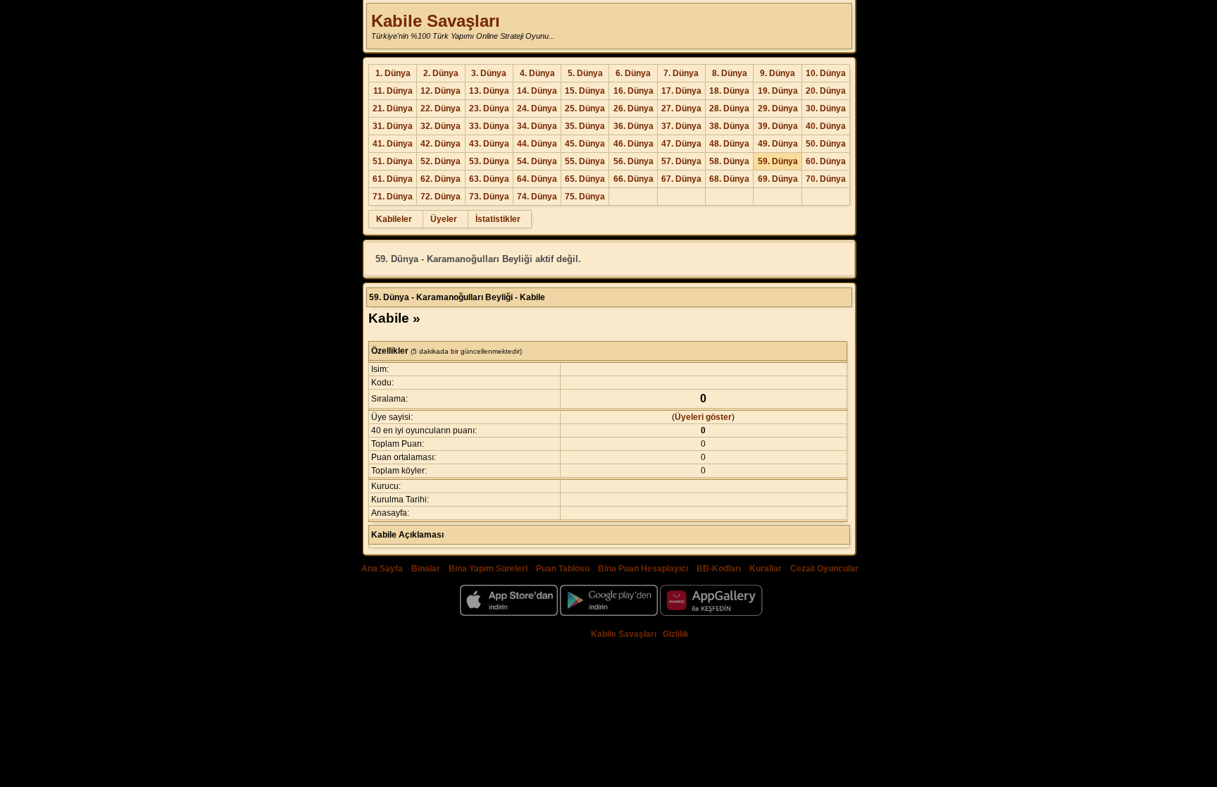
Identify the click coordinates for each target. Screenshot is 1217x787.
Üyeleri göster (703, 417)
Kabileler (394, 219)
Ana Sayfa (382, 569)
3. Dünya (488, 73)
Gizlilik (676, 634)
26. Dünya (633, 108)
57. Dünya (681, 161)
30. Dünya (826, 108)
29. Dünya (778, 108)
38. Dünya (729, 126)
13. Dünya (489, 91)
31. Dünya (393, 126)
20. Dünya (826, 91)
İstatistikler (497, 219)
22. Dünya (440, 108)
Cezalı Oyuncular (824, 569)
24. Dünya (537, 108)
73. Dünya (489, 197)
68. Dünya (729, 179)
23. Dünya (489, 108)
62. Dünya (440, 179)
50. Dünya (826, 144)
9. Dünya (777, 73)
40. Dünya (826, 126)
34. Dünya (537, 126)
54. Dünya (537, 161)
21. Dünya (393, 108)
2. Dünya (440, 73)
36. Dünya (633, 126)
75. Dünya (585, 197)
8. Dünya (729, 73)
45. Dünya (585, 144)
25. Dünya (585, 108)
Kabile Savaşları (435, 20)
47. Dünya (681, 144)
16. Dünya (633, 91)
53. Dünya (489, 161)
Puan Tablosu (562, 569)
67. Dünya (681, 179)
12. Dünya (440, 91)
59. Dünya (778, 161)
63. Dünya (489, 179)
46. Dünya (633, 144)
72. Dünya (440, 197)
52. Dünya (440, 161)
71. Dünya (393, 197)
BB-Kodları (719, 569)
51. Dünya (393, 161)
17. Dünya (681, 91)
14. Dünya (537, 91)
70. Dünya (826, 179)
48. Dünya (729, 144)
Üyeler (443, 219)
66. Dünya (633, 179)
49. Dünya (778, 144)
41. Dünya (393, 144)
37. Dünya (681, 126)
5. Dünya (585, 73)
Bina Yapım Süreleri (488, 569)
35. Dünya (585, 126)
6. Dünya (633, 73)
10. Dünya (826, 73)
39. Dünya (778, 126)
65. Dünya (585, 179)
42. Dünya (440, 144)
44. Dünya (537, 144)
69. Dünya (778, 179)
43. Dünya (489, 144)
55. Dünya (585, 161)
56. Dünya (633, 161)
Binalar (425, 569)
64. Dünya (537, 179)
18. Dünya (729, 91)
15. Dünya (585, 91)
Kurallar (765, 569)
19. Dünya (778, 91)
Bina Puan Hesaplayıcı (643, 569)
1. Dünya (393, 73)
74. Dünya (537, 197)
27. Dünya (681, 108)
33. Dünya (489, 126)
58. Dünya (729, 161)
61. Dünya (393, 179)
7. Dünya (681, 73)
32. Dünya (440, 126)
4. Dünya (537, 73)
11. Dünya (393, 91)
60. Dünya (826, 161)
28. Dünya (729, 108)
